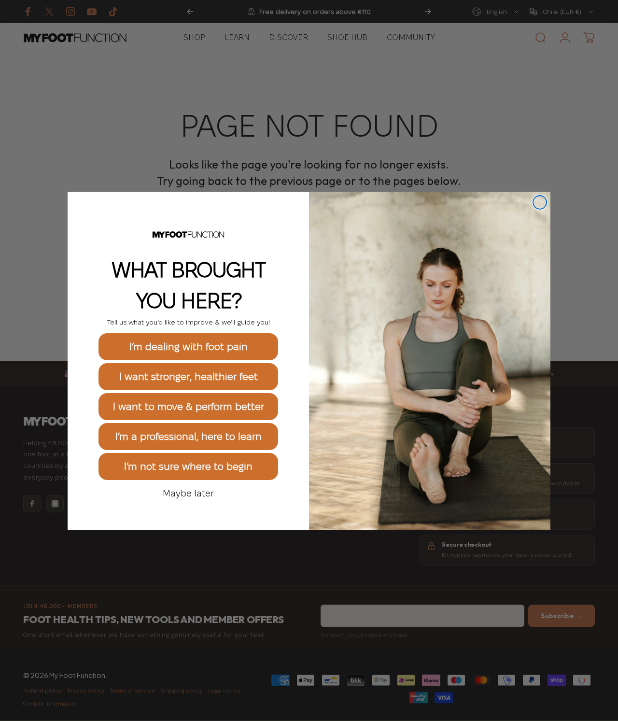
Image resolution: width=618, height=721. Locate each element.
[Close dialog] (540, 202)
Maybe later (188, 493)
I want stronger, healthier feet (188, 376)
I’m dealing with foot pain (188, 346)
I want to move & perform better (188, 406)
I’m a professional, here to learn (188, 436)
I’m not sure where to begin (188, 466)
